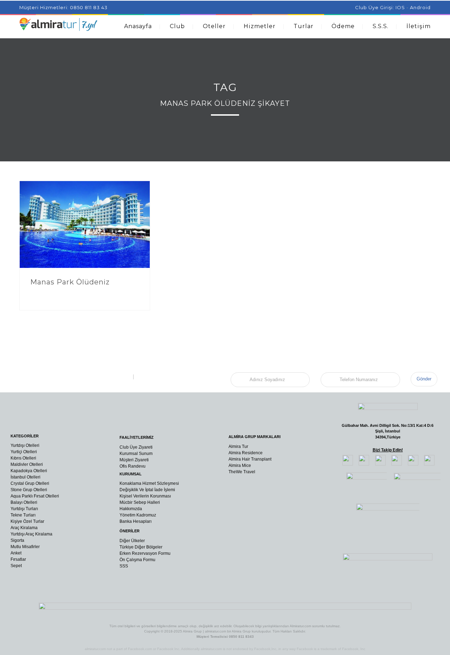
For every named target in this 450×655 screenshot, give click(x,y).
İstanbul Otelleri (25, 477)
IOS (400, 7)
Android (420, 7)
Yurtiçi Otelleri (24, 451)
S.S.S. (380, 26)
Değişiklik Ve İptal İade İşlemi (147, 489)
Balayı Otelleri (24, 502)
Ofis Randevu (133, 466)
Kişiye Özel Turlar (27, 521)
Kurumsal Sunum (136, 453)
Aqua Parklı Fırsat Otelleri (35, 496)
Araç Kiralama (24, 527)
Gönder (424, 378)
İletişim (418, 26)
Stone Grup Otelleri (29, 489)
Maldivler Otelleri (27, 464)
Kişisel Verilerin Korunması (145, 496)
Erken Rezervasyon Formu (145, 553)
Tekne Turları (23, 515)
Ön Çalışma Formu (137, 559)
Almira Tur (238, 446)
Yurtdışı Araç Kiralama (31, 534)
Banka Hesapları (136, 521)
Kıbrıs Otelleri (23, 458)
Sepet (16, 565)
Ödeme (343, 26)
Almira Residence (246, 452)
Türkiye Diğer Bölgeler (141, 547)
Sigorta (17, 540)
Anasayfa (138, 26)
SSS (124, 566)
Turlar (304, 26)
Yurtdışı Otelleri (25, 445)
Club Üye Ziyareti (136, 447)
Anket (16, 553)
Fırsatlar (18, 559)
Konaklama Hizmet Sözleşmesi (149, 483)
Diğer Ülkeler (132, 540)
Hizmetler (260, 26)
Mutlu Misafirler (25, 546)
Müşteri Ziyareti (134, 459)
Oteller (214, 26)
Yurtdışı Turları (24, 508)
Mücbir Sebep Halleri (140, 502)
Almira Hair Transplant (250, 459)
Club (177, 26)
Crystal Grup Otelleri (30, 483)
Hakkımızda (131, 508)
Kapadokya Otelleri (29, 470)
